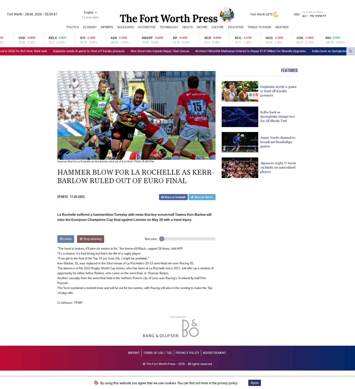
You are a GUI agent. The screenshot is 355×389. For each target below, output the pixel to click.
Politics (73, 27)
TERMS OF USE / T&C (157, 353)
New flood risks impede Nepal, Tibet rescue (121, 51)
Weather (281, 27)
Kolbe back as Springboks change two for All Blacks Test (311, 51)
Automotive (147, 27)
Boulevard (126, 27)
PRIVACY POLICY (187, 353)
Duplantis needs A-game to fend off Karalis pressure (50, 51)
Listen (67, 239)
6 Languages (90, 17)
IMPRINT (134, 353)
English (89, 12)
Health (187, 27)
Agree (255, 383)
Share (175, 197)
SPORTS (62, 196)
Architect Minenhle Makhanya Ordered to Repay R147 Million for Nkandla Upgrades (211, 51)
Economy (90, 27)
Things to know (259, 27)
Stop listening (92, 239)
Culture (218, 27)
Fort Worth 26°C (262, 14)
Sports (107, 27)
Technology (169, 27)
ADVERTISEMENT (214, 353)
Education (235, 27)
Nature (202, 27)
